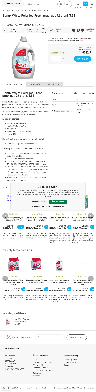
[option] (13, 217)
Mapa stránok (88, 388)
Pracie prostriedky (35, 10)
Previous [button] (5, 216)
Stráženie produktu (57, 30)
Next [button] (91, 216)
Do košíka (82, 58)
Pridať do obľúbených (12, 30)
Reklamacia (37, 373)
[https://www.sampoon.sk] (3, 10)
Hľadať (65, 4)
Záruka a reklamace (40, 365)
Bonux (41, 25)
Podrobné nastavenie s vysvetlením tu (48, 206)
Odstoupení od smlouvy (42, 362)
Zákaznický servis (70, 360)
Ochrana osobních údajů (42, 370)
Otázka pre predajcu (43, 30)
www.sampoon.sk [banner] (13, 3)
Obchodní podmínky (40, 368)
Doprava (67, 365)
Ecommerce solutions (62, 388)
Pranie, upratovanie (13, 10)
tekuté (46, 10)
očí (36, 144)
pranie (24, 10)
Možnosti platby (70, 362)
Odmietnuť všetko (38, 202)
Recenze (36, 376)
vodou (24, 169)
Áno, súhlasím (58, 202)
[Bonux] (91, 30)
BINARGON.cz (77, 388)
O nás (35, 360)
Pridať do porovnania (28, 30)
